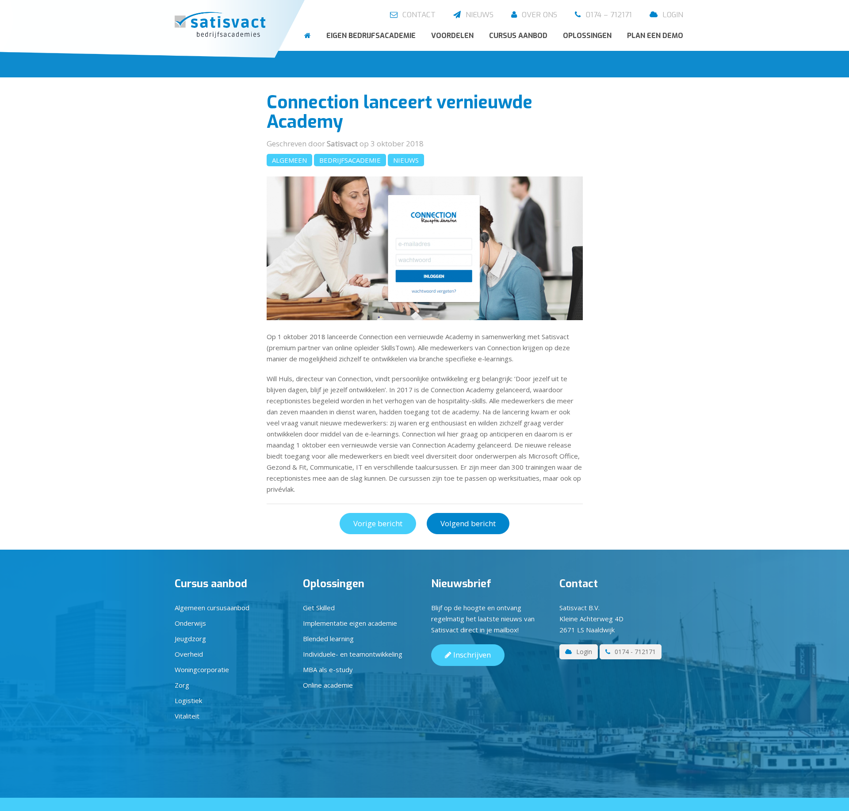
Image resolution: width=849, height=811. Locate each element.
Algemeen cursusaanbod (212, 607)
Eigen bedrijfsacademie (371, 35)
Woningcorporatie (202, 669)
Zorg (182, 685)
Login (671, 15)
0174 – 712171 (607, 15)
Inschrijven (471, 655)
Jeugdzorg (190, 638)
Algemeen (289, 160)
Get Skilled (319, 607)
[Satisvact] (222, 25)
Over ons (538, 15)
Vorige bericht (377, 523)
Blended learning (328, 638)
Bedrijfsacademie (350, 160)
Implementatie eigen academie (350, 623)
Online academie (328, 685)
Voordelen (452, 35)
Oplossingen (587, 35)
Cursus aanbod (518, 35)
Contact (418, 15)
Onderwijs (190, 623)
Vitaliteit (187, 716)
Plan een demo (655, 35)
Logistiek (188, 700)
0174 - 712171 (634, 651)
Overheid (189, 654)
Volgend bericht (468, 523)
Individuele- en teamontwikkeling (352, 654)
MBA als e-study (328, 669)
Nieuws (478, 15)
